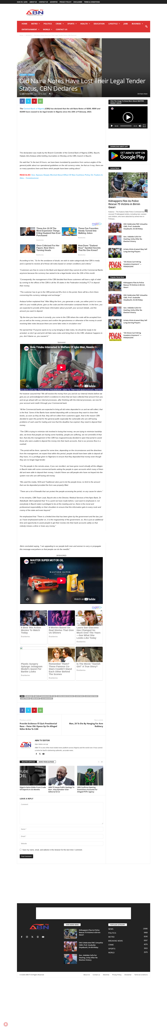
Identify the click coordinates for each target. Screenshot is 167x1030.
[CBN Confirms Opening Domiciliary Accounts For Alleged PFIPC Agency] (90, 775)
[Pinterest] (34, 101)
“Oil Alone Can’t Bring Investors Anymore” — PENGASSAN (132, 264)
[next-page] (102, 762)
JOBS (126, 23)
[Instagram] (27, 937)
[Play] (112, 126)
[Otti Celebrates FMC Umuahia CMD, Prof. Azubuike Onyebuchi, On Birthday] (114, 228)
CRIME (58, 23)
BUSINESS (136, 23)
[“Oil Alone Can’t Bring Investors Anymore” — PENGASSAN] (114, 265)
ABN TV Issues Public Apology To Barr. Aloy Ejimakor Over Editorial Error (61, 789)
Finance (31, 75)
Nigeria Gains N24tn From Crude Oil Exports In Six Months (33, 788)
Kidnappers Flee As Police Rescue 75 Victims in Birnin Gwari (124, 204)
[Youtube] (43, 754)
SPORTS (70, 23)
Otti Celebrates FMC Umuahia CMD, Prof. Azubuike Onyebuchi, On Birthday (135, 226)
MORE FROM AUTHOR (46, 762)
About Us (33, 2)
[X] (28, 101)
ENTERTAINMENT (29, 29)
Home (24, 23)
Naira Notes (35, 698)
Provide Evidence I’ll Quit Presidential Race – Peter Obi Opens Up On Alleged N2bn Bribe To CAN (38, 726)
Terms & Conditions (92, 2)
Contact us (43, 2)
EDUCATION (99, 23)
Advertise (54, 2)
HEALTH (84, 23)
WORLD (46, 29)
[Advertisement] (102, 12)
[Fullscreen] (144, 126)
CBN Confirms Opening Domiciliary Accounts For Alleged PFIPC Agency (87, 789)
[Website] (38, 937)
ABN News (29, 696)
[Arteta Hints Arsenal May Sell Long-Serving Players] (114, 253)
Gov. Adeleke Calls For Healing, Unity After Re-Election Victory (132, 238)
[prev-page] (98, 762)
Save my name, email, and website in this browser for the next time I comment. (52, 850)
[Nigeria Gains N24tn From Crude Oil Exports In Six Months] (33, 775)
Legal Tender (25, 698)
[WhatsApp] (40, 101)
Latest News (79, 696)
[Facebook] (22, 101)
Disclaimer (77, 2)
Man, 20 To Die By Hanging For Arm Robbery (86, 725)
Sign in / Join (22, 2)
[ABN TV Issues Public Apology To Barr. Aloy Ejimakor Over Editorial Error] (61, 775)
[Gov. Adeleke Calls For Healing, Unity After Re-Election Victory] (114, 240)
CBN (54, 696)
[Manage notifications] (6, 1024)
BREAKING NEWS (115, 941)
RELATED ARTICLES (28, 762)
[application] (128, 117)
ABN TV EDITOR (27, 94)
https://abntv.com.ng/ (41, 744)
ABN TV (37, 696)
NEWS (110, 929)
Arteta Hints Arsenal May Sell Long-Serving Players (135, 250)
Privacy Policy (65, 2)
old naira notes (47, 698)
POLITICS (48, 23)
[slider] (126, 126)
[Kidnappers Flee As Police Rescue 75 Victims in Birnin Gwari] (128, 185)
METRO (34, 23)
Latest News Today (91, 696)
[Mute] (140, 126)
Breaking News (46, 696)
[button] (146, 26)
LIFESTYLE (113, 23)
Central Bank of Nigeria (34, 109)
